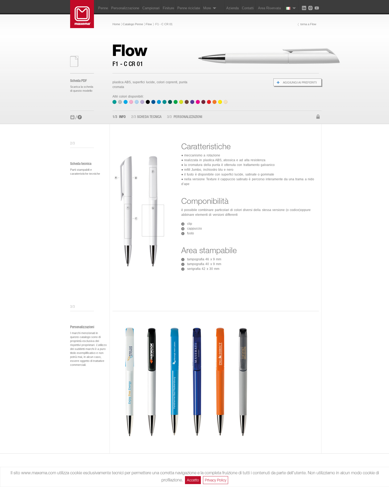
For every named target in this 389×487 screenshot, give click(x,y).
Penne (103, 8)
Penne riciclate (188, 8)
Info (119, 117)
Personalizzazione (125, 8)
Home (116, 24)
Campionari (151, 8)
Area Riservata (269, 8)
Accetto (193, 480)
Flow (149, 24)
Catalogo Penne (133, 24)
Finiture (168, 8)
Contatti (248, 8)
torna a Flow (308, 24)
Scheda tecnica (146, 117)
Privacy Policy (215, 480)
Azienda (232, 8)
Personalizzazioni (184, 117)
